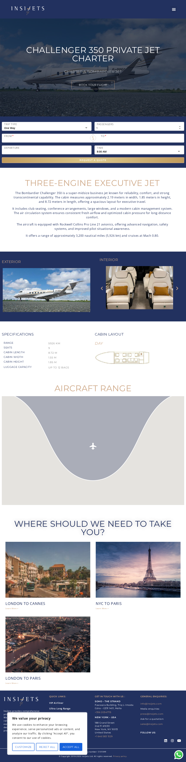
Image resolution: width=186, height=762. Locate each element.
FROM (9, 136)
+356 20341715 (103, 712)
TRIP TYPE (10, 124)
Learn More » (11, 608)
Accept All (71, 747)
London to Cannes (25, 603)
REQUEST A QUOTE (93, 160)
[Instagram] (172, 740)
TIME (100, 148)
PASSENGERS (105, 124)
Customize (23, 747)
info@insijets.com (151, 703)
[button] (174, 9)
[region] (47, 733)
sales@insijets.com (151, 724)
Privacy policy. (120, 756)
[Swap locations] (93, 138)
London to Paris (23, 678)
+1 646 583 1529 (104, 736)
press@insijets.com (151, 713)
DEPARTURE (11, 148)
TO (103, 136)
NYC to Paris (109, 603)
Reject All (47, 747)
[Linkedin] (166, 740)
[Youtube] (179, 740)
